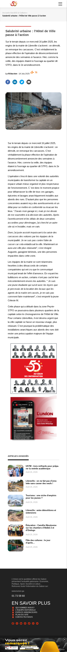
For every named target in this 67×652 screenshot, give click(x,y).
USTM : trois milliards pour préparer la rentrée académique (42, 467)
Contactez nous (24, 617)
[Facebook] (7, 81)
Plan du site (21, 615)
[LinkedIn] (14, 81)
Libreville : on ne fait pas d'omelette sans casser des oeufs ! (41, 482)
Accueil (5, 13)
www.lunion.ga (18, 591)
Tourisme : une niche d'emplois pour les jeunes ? (41, 496)
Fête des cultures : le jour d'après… (38, 541)
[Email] (28, 81)
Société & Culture (18, 13)
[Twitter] (21, 81)
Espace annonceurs (26, 612)
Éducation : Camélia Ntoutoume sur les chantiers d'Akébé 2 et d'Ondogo (41, 527)
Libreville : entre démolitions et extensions (41, 511)
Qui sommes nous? (24, 608)
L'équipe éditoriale (25, 610)
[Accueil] (13, 3)
